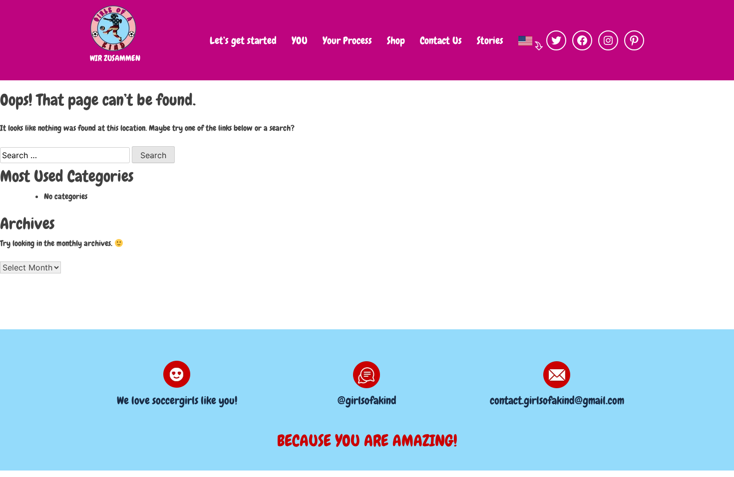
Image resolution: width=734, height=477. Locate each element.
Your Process (347, 40)
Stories (490, 40)
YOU (300, 40)
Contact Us (441, 40)
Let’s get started (243, 40)
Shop (396, 40)
